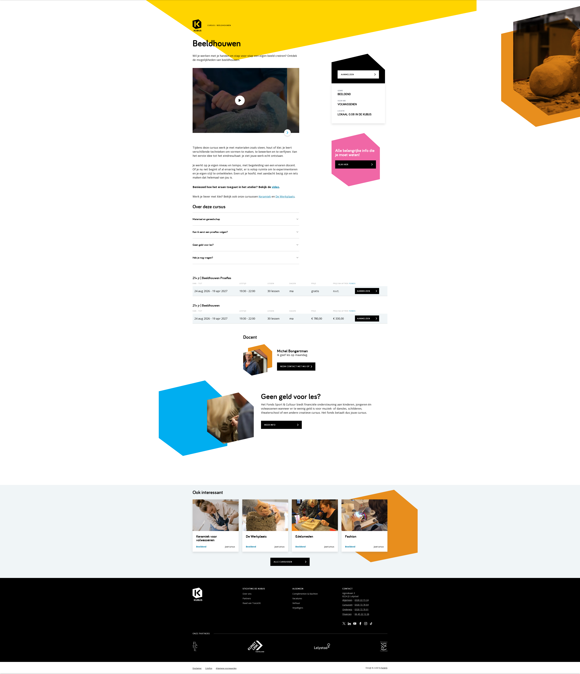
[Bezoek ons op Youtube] (354, 623)
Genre (340, 90)
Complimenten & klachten (305, 593)
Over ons (247, 593)
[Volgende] (287, 132)
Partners (247, 598)
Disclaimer (197, 668)
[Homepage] (197, 25)
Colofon (208, 668)
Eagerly (384, 668)
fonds (352, 283)
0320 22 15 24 (362, 600)
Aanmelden (363, 291)
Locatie (341, 111)
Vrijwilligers (297, 607)
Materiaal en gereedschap (206, 219)
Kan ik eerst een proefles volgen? (210, 232)
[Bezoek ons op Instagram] (365, 623)
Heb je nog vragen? (203, 257)
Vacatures (297, 598)
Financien (347, 614)
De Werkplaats (285, 196)
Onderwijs (347, 609)
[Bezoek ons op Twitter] (343, 623)
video (275, 187)
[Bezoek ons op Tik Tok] (371, 623)
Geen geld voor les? (203, 244)
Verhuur (296, 603)
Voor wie (342, 101)
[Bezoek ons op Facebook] (360, 623)
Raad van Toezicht (252, 603)
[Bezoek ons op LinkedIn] (349, 623)
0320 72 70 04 (362, 604)
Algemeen (347, 600)
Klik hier (343, 164)
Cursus (211, 25)
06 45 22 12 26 (362, 614)
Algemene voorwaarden (226, 668)
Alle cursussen (283, 561)
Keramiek (265, 196)
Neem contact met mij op (295, 366)
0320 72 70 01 (362, 609)
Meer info (270, 424)
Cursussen (347, 604)
